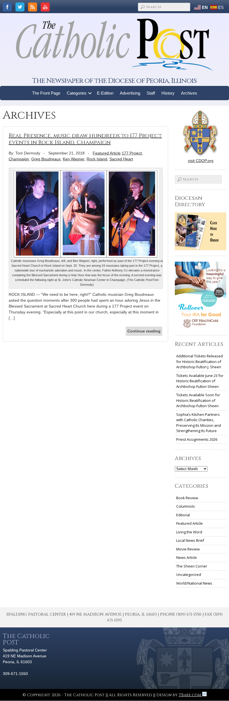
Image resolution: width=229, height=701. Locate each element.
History (168, 93)
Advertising (130, 93)
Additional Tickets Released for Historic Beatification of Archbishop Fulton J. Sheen (199, 361)
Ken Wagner (73, 159)
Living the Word (189, 531)
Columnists (185, 506)
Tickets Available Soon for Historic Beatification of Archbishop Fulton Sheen (198, 400)
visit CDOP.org (200, 160)
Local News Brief (190, 540)
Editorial (183, 514)
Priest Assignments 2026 (196, 439)
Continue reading (144, 331)
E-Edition (105, 93)
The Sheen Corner (191, 566)
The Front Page (46, 93)
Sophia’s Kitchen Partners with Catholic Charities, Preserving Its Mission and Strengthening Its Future (198, 422)
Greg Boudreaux (46, 159)
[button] (90, 93)
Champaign (19, 159)
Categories (77, 93)
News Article (186, 557)
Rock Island (97, 159)
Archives (189, 93)
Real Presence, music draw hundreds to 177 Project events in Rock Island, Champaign (85, 139)
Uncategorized (188, 574)
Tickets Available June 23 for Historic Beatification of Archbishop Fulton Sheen (199, 381)
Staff (151, 93)
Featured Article (107, 153)
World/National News (194, 583)
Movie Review (188, 549)
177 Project (132, 153)
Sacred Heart (121, 159)
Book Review (187, 497)
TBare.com (190, 695)
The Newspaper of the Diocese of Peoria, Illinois (114, 80)
